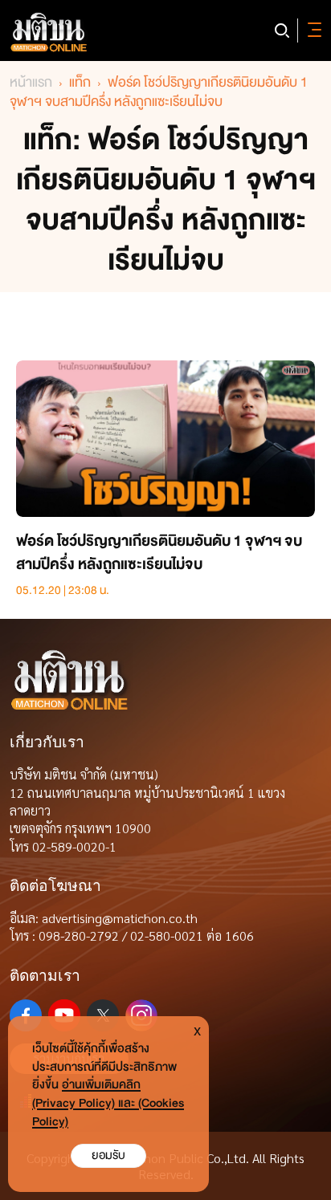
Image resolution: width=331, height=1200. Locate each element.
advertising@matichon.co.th (120, 917)
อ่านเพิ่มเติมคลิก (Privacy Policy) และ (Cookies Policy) (108, 1103)
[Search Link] (282, 30)
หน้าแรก (31, 82)
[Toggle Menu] (311, 30)
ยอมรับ (108, 1155)
